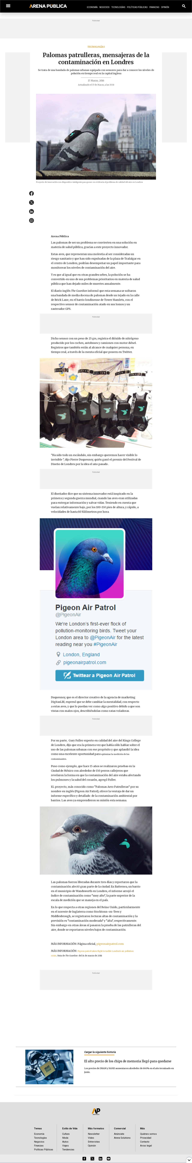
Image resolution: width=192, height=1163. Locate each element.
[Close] (114, 558)
